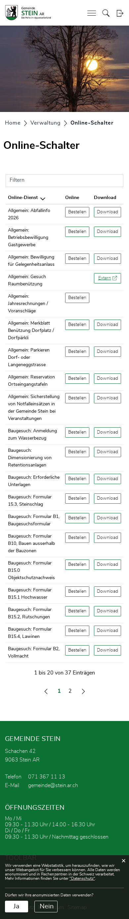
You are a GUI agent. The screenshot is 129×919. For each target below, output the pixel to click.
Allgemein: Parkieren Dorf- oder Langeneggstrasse (29, 357)
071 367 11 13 (46, 776)
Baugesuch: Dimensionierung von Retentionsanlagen (30, 457)
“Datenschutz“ (82, 878)
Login (120, 13)
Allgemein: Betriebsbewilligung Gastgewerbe (28, 237)
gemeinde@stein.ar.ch (53, 785)
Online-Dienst (23, 197)
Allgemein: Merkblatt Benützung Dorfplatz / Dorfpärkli (31, 330)
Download (105, 197)
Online (72, 197)
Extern (109, 278)
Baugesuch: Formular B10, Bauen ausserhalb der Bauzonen (31, 543)
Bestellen (78, 212)
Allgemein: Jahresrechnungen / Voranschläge (28, 303)
